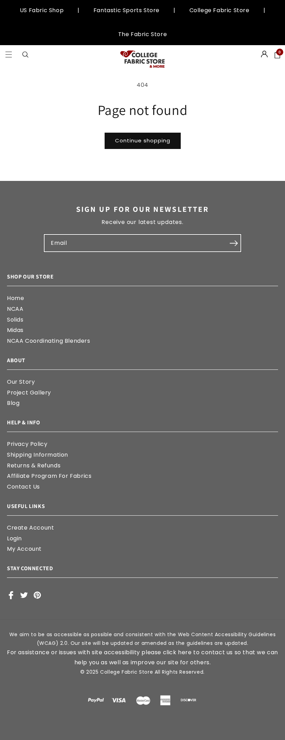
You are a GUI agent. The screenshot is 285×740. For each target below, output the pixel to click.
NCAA (15, 309)
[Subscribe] (233, 243)
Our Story (21, 382)
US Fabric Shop (42, 10)
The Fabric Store (142, 34)
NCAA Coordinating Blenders (48, 341)
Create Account (30, 528)
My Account (24, 549)
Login (14, 538)
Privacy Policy (27, 444)
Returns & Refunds (33, 465)
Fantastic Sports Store (126, 10)
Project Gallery (29, 393)
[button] (8, 54)
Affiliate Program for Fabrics (49, 476)
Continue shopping (142, 140)
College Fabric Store (219, 10)
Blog (13, 403)
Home (15, 298)
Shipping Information (37, 455)
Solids (15, 320)
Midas (15, 330)
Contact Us (23, 487)
